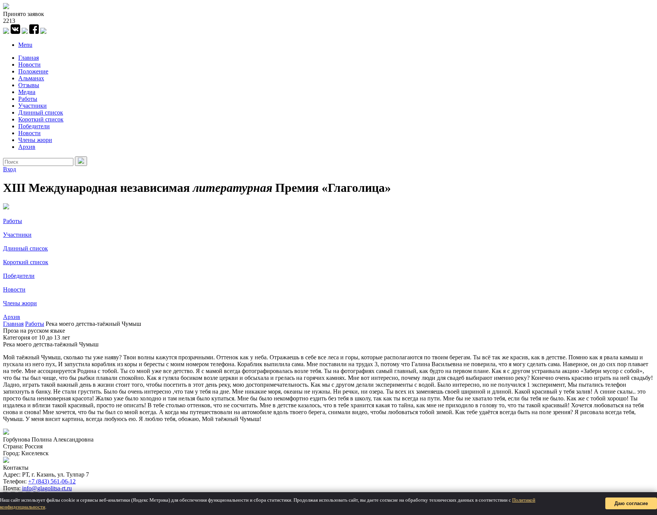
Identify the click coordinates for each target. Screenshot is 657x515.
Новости (29, 64)
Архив (26, 146)
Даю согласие (631, 503)
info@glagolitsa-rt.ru (47, 488)
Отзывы (28, 85)
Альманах (31, 78)
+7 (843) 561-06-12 (52, 481)
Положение (33, 71)
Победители (34, 126)
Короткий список (40, 119)
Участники (32, 105)
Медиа (26, 92)
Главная (28, 57)
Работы (27, 99)
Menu (25, 44)
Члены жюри (35, 140)
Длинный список (40, 112)
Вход (9, 169)
